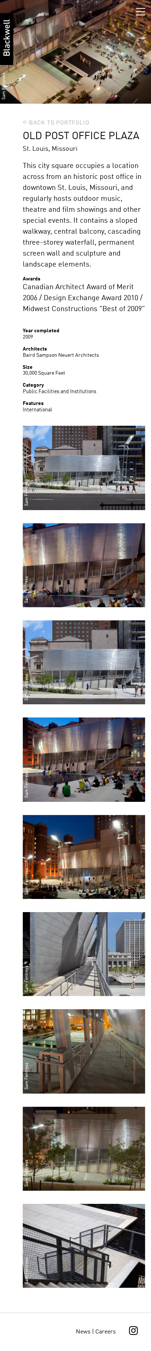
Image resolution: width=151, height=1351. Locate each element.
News (83, 1332)
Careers (105, 1332)
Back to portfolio (59, 123)
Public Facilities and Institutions (59, 391)
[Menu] (142, 10)
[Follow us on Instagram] (133, 1333)
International (37, 409)
